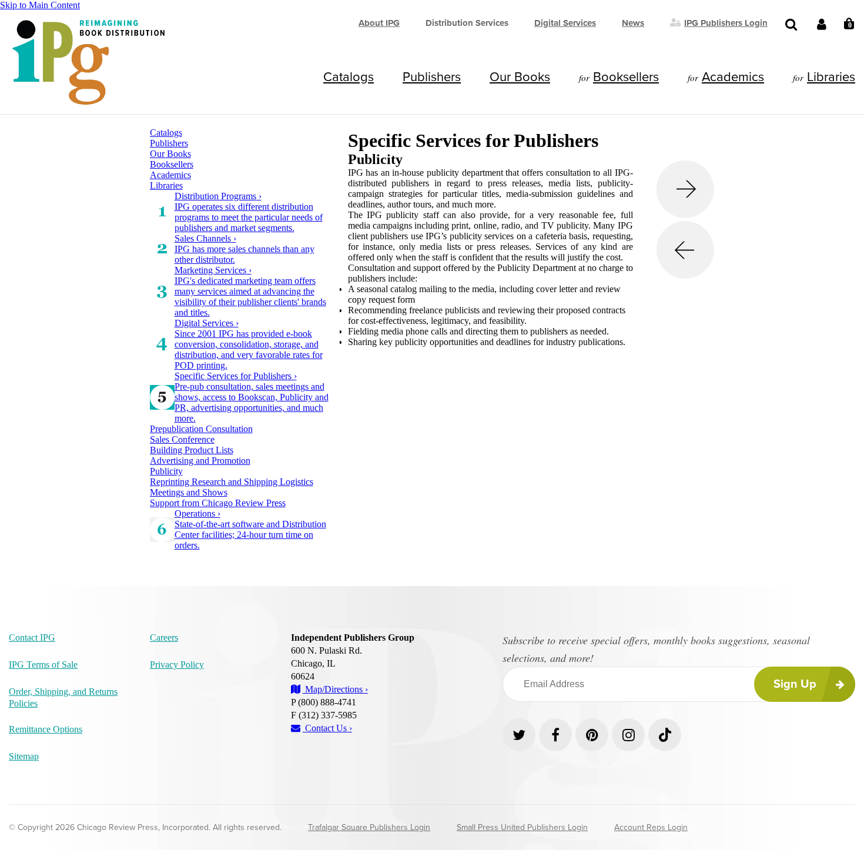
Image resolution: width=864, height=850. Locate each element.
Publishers (432, 77)
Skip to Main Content (40, 5)
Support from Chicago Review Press (218, 503)
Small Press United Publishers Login (522, 827)
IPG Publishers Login (726, 22)
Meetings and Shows (188, 492)
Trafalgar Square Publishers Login (369, 827)
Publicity (166, 471)
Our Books (520, 77)
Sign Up (794, 684)
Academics (733, 77)
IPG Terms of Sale (43, 665)
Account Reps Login (651, 827)
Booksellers (626, 77)
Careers (164, 637)
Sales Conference (182, 439)
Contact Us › (327, 728)
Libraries (831, 77)
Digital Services (565, 22)
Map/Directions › (335, 689)
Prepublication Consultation (201, 429)
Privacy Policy (177, 665)
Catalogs (348, 77)
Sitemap (24, 756)
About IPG (379, 22)
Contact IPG (32, 637)
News (633, 22)
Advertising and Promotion (200, 461)
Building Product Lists (191, 450)
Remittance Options (45, 729)
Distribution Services (467, 22)
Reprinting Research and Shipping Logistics (231, 482)
